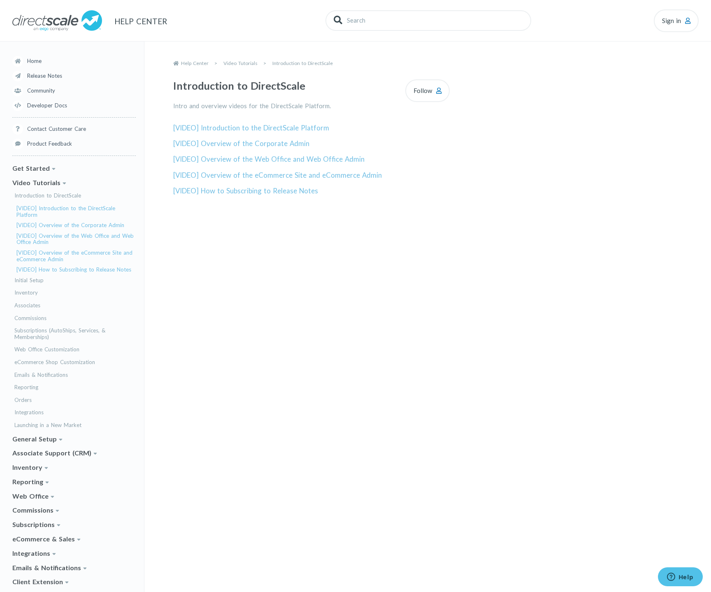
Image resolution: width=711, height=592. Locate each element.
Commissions (30, 318)
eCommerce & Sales (43, 539)
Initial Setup (29, 280)
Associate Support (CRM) (51, 453)
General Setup (34, 439)
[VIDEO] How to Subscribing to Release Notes (73, 270)
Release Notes (44, 75)
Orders (23, 400)
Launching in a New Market (47, 425)
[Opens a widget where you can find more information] (680, 577)
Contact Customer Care (56, 128)
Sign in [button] (671, 20)
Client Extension (37, 582)
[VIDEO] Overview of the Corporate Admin (70, 225)
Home (34, 61)
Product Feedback (49, 143)
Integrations (29, 412)
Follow (423, 90)
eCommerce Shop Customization (54, 362)
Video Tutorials (36, 182)
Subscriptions (33, 524)
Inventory (26, 293)
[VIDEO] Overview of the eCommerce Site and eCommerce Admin (74, 256)
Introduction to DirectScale (47, 196)
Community (41, 90)
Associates (27, 305)
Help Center (195, 63)
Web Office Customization (46, 350)
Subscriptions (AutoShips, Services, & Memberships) (59, 333)
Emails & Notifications (41, 375)
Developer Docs (47, 105)
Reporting (26, 387)
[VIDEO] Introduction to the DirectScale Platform (65, 211)
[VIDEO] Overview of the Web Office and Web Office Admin (75, 239)
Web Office (30, 496)
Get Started (31, 168)
